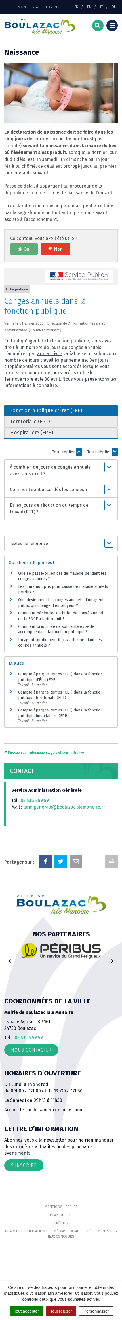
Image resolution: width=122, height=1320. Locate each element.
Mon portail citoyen (37, 7)
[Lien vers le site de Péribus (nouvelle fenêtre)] (61, 950)
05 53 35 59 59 (35, 800)
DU (114, 6)
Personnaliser (96, 1311)
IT (101, 6)
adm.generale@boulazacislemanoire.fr (64, 807)
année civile (49, 353)
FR (76, 6)
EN (89, 6)
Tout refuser (61, 1311)
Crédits (61, 1223)
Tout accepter (26, 1311)
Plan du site (61, 1215)
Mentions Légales (61, 1207)
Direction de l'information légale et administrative (46, 753)
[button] (61, 471)
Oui (27, 249)
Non (58, 249)
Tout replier (64, 451)
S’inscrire (24, 1165)
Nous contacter (31, 1050)
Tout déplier (99, 451)
